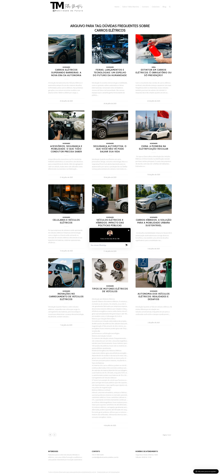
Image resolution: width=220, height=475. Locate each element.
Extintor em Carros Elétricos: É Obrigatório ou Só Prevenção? (154, 72)
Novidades (66, 67)
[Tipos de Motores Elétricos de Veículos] (110, 270)
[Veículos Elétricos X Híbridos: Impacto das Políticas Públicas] (110, 199)
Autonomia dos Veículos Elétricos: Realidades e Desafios (154, 296)
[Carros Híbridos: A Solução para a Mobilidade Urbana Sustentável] (154, 199)
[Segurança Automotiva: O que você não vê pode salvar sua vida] (110, 125)
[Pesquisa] (170, 7)
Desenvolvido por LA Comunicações (108, 472)
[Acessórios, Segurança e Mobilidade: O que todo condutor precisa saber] (66, 125)
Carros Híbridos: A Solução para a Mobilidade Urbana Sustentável (154, 223)
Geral (154, 67)
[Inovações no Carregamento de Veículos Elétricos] (66, 273)
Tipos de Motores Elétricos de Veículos (110, 290)
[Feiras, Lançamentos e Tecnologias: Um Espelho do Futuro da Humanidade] (110, 49)
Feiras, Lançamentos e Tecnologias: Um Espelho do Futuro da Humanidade (110, 72)
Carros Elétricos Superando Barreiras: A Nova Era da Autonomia (66, 72)
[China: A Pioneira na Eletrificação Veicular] (154, 125)
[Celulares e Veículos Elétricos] (66, 199)
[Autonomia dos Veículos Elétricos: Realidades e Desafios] (154, 273)
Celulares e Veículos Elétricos (66, 221)
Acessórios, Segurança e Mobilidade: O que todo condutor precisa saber (66, 149)
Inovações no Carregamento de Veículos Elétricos (66, 296)
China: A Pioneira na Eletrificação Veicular (153, 147)
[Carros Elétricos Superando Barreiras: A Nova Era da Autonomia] (66, 49)
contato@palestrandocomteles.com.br (105, 457)
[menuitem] (117, 7)
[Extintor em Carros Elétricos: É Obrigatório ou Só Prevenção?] (154, 49)
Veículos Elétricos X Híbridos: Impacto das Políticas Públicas (110, 223)
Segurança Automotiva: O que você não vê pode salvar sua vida (109, 149)
